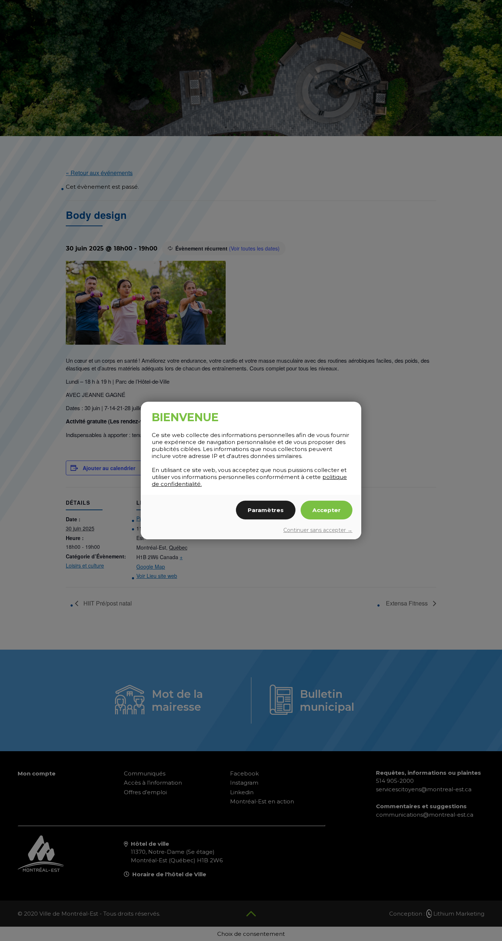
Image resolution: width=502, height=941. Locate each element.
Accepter (326, 510)
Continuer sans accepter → (317, 530)
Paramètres (266, 510)
